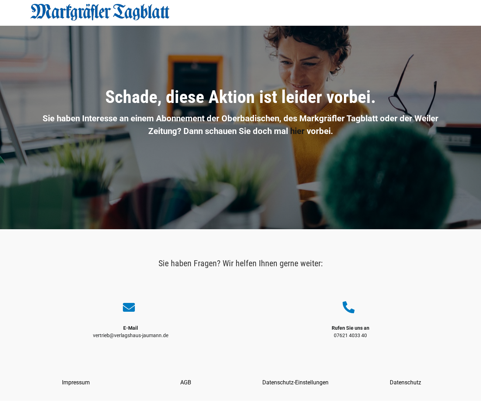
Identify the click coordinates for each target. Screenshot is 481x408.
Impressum (76, 382)
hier (297, 131)
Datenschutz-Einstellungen (295, 382)
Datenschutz (405, 382)
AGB (185, 382)
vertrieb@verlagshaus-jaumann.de (130, 335)
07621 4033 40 (350, 335)
